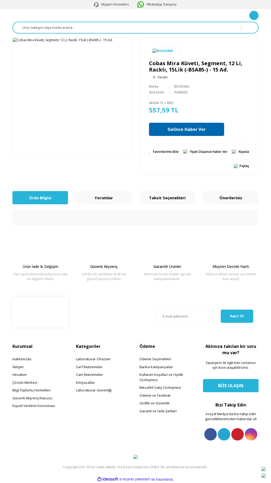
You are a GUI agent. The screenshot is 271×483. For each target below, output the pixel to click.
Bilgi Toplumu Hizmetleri (31, 390)
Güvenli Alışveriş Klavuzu (32, 398)
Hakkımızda (21, 359)
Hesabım (19, 374)
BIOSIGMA (181, 86)
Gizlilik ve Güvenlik (154, 403)
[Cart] (254, 15)
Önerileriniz (230, 197)
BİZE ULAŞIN (230, 386)
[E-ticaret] (134, 479)
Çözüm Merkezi (24, 382)
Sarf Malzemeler (89, 366)
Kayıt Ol (237, 316)
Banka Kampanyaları (156, 366)
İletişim (18, 366)
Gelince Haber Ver (187, 129)
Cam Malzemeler (89, 374)
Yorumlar (103, 197)
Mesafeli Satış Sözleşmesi (160, 387)
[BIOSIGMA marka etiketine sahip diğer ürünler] (165, 53)
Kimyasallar (85, 382)
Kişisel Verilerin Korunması (33, 405)
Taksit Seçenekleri (167, 197)
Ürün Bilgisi (40, 197)
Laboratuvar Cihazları (93, 359)
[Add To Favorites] (164, 151)
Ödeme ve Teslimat (154, 395)
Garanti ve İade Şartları (158, 411)
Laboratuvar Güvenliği (94, 390)
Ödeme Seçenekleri (155, 359)
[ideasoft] (107, 479)
